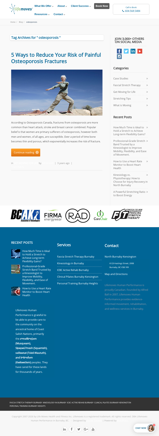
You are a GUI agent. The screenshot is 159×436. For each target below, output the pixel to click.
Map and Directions (116, 274)
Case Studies (120, 78)
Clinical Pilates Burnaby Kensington (77, 276)
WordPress (122, 420)
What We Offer (42, 6)
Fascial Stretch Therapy (127, 85)
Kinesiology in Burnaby (70, 263)
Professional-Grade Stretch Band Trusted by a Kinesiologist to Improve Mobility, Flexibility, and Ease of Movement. (129, 147)
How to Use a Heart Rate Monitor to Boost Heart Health (127, 165)
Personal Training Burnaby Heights (77, 283)
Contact (58, 14)
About (61, 6)
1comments (17, 166)
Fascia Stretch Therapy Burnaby (75, 256)
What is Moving (122, 105)
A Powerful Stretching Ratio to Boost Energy (129, 193)
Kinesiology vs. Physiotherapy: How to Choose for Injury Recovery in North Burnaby (130, 180)
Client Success (80, 6)
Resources (40, 14)
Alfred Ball (47, 163)
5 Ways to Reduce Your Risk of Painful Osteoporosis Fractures (56, 58)
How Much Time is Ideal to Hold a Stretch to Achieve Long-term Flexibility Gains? (129, 131)
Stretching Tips (122, 98)
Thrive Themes (94, 420)
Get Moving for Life (26, 163)
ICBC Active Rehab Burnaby (73, 270)
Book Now (102, 6)
